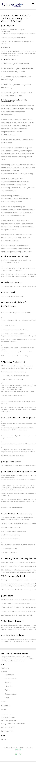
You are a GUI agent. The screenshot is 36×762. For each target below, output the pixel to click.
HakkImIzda (9, 675)
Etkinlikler (8, 686)
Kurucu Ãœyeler (11, 694)
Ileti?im (4, 709)
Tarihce (7, 690)
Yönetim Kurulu (10, 678)
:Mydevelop (18, 749)
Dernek (4, 672)
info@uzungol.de (7, 731)
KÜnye (3, 739)
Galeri (3, 701)
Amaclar (8, 682)
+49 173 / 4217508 (8, 727)
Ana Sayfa (5, 668)
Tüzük (7, 698)
